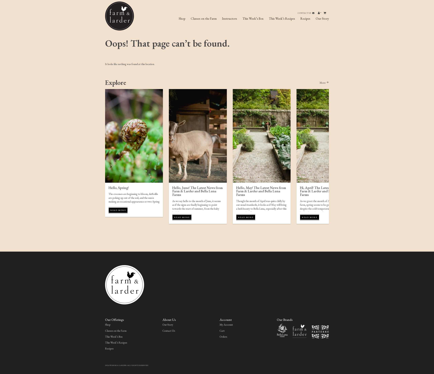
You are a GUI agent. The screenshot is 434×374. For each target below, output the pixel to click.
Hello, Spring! (118, 187)
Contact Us (304, 13)
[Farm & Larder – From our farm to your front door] (300, 331)
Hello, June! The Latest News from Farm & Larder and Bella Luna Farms (197, 191)
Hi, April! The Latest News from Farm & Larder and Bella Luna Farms (323, 191)
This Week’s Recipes (282, 18)
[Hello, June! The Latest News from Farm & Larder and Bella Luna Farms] (198, 136)
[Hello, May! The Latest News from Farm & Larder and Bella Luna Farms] (262, 136)
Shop (182, 18)
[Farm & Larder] (124, 284)
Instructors (229, 18)
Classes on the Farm (204, 18)
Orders (223, 336)
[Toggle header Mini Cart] (325, 13)
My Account (226, 324)
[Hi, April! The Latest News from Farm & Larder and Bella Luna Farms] (325, 136)
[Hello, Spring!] (134, 136)
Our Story (322, 18)
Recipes (305, 18)
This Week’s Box (252, 18)
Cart (222, 331)
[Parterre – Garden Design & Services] (320, 331)
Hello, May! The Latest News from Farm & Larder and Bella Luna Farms (261, 191)
